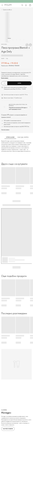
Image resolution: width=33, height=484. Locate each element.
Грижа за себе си (7, 9)
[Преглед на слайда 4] (20, 40)
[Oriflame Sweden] (8, 5)
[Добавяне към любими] (30, 45)
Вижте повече (4, 78)
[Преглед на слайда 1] (9, 40)
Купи (19, 83)
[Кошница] (30, 5)
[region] (16, 27)
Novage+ (4, 44)
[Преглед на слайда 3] (16, 40)
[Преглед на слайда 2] (12, 40)
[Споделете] (27, 45)
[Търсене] (22, 5)
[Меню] (2, 5)
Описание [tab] (10, 137)
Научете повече (5, 129)
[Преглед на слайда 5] (23, 40)
